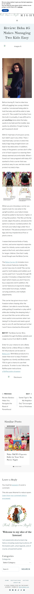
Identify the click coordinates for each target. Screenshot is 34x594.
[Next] (28, 445)
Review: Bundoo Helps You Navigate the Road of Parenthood (8, 401)
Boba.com (6, 354)
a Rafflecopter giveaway (11, 371)
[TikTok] (18, 590)
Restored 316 (24, 587)
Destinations (16, 580)
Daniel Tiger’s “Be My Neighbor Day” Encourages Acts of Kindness (25, 400)
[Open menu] (17, 20)
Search (26, 569)
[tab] (13, 466)
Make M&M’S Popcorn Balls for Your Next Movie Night (17, 457)
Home (7, 580)
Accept (5, 10)
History (26, 580)
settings (20, 7)
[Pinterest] (15, 590)
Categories (6, 559)
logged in (15, 485)
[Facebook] (10, 590)
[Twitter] (21, 590)
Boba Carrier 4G (11, 262)
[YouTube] (24, 590)
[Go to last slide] (6, 445)
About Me (17, 582)
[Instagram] (13, 590)
